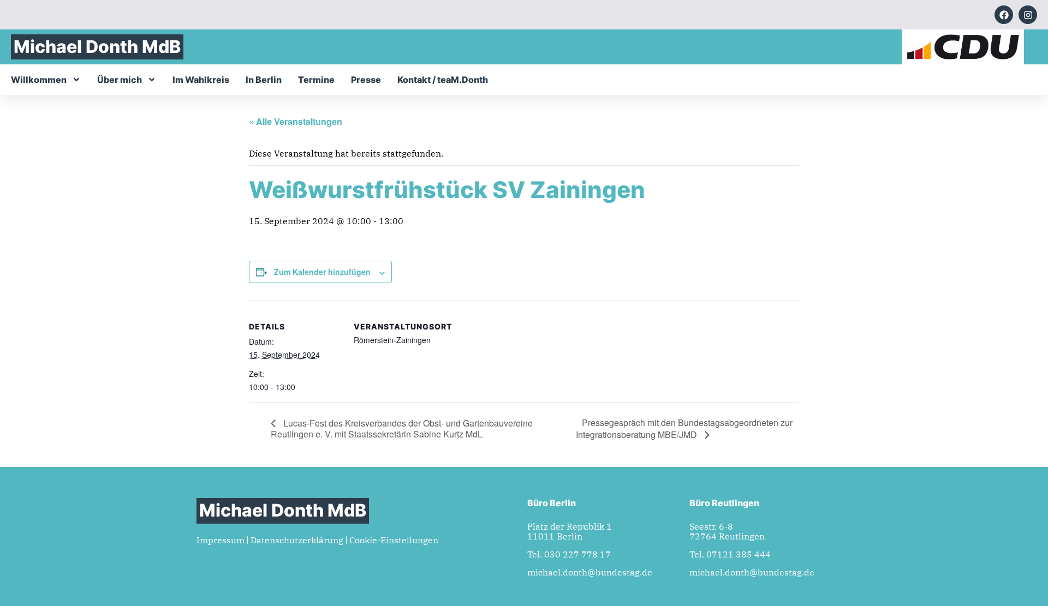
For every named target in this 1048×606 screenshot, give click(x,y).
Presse (366, 79)
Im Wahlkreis (200, 79)
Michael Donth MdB (97, 46)
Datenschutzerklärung (297, 540)
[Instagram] (1028, 14)
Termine (316, 79)
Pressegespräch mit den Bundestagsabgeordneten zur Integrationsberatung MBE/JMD (684, 428)
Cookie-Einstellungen (393, 540)
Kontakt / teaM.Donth (442, 79)
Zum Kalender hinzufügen (322, 271)
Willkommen (39, 79)
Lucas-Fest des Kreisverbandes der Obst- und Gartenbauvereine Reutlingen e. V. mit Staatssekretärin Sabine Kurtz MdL (402, 428)
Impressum (220, 540)
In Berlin (264, 79)
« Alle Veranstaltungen (295, 121)
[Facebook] (1004, 14)
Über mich (119, 79)
